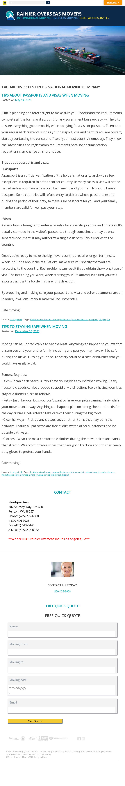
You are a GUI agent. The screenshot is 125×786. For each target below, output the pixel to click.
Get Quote (35, 721)
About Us (68, 751)
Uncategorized (16, 319)
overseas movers (43, 475)
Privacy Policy (45, 754)
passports (93, 319)
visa (108, 319)
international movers (80, 319)
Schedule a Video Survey (40, 751)
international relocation (11, 475)
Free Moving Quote (21, 751)
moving (32, 475)
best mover (65, 472)
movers (24, 475)
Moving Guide (79, 751)
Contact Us (33, 754)
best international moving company (44, 319)
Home (8, 751)
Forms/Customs (93, 751)
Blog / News (22, 754)
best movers (65, 319)
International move (89, 472)
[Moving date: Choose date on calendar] (9, 694)
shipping (102, 319)
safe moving (56, 475)
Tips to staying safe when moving (34, 326)
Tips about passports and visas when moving (45, 95)
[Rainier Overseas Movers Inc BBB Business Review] (43, 739)
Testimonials (57, 751)
